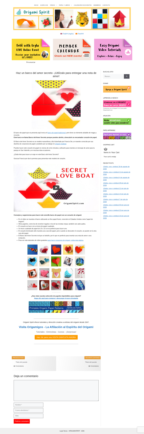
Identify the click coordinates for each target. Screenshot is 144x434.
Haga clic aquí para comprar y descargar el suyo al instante (56, 298)
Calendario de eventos (83, 5)
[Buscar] (127, 76)
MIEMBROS (97, 5)
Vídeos (52, 5)
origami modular (60, 144)
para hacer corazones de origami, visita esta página (65, 240)
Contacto (106, 5)
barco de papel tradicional (57, 133)
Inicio (36, 5)
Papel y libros (64, 5)
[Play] (56, 187)
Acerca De (44, 5)
